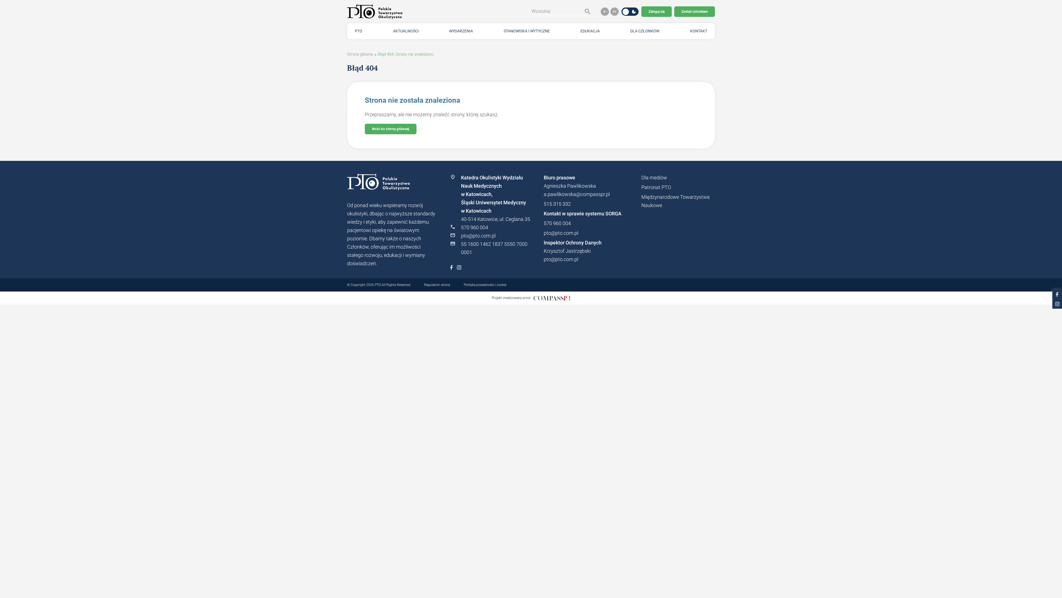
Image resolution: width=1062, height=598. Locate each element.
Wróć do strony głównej (390, 129)
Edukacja (590, 31)
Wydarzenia (461, 31)
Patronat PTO (656, 187)
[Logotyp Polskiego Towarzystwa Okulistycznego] (391, 182)
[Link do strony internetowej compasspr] (551, 298)
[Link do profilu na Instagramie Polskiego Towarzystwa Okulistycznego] (459, 267)
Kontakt (698, 31)
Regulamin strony (437, 285)
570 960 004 (474, 227)
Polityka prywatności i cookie (485, 285)
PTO (358, 31)
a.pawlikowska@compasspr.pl (577, 194)
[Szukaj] (586, 11)
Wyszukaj (541, 11)
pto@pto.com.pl (478, 236)
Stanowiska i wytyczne (527, 31)
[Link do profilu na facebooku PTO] (1057, 294)
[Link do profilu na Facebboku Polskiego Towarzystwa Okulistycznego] (451, 267)
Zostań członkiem (694, 12)
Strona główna (360, 54)
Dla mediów (654, 178)
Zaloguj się (657, 12)
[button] (605, 11)
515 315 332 (557, 204)
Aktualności (406, 31)
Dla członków (644, 31)
